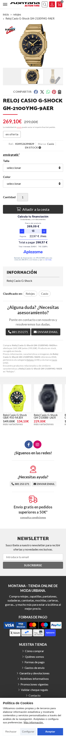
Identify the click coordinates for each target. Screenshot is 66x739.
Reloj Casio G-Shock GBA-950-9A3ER (15, 416)
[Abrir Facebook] (28, 444)
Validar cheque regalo (34, 689)
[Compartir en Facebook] (36, 91)
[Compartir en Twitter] (42, 91)
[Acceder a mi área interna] (52, 4)
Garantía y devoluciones (34, 673)
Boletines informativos (34, 678)
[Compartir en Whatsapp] (48, 91)
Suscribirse (33, 565)
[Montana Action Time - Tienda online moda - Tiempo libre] (25, 4)
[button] (31, 65)
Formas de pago (35, 662)
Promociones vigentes (34, 684)
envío (19, 127)
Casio (54, 359)
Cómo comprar (34, 651)
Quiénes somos (34, 656)
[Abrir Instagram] (37, 444)
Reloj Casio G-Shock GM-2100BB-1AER (46, 416)
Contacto (35, 695)
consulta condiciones (33, 517)
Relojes (30, 359)
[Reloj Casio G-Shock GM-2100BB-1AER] (48, 398)
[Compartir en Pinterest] (54, 91)
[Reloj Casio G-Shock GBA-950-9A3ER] (17, 398)
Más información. (34, 722)
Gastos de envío (35, 667)
